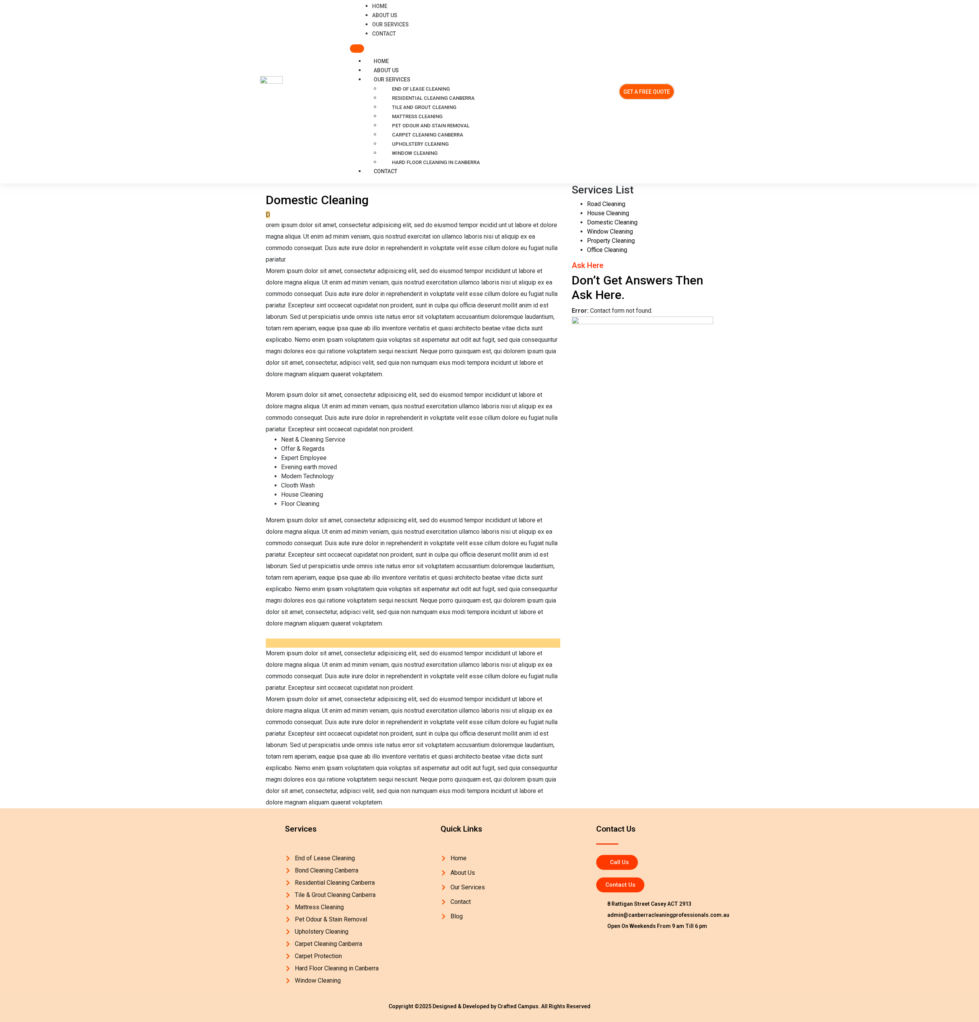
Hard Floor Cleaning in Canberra (436, 162)
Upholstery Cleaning (420, 144)
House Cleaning (608, 213)
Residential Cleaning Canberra (433, 98)
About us (386, 70)
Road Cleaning (606, 204)
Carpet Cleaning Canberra (427, 135)
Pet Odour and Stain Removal (431, 125)
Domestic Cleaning (612, 222)
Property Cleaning (611, 240)
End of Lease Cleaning (421, 89)
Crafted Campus (517, 1006)
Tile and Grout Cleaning (424, 107)
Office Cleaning (607, 249)
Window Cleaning (414, 153)
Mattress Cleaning (417, 116)
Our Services (392, 79)
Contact (385, 171)
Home (381, 61)
